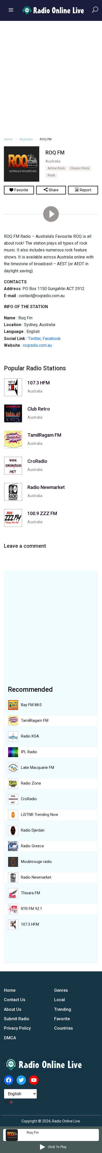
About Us (12, 1009)
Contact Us (14, 999)
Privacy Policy (17, 1028)
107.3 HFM (30, 924)
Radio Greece (32, 846)
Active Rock (56, 168)
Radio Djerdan (32, 830)
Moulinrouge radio (36, 861)
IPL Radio (29, 752)
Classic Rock (79, 168)
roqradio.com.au (37, 345)
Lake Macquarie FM (37, 767)
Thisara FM (30, 893)
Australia (26, 139)
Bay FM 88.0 (31, 704)
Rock (51, 175)
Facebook (52, 338)
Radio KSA (30, 736)
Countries (63, 1028)
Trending (62, 1009)
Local (59, 999)
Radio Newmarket (36, 877)
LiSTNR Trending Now (39, 814)
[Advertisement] (51, 78)
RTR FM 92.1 (31, 908)
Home (8, 139)
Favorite (62, 1018)
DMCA (10, 1037)
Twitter (34, 338)
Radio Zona (31, 783)
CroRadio (29, 799)
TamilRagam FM (34, 720)
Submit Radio (16, 1018)
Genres (61, 990)
